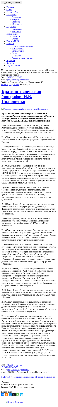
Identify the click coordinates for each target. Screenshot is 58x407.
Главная (4, 84)
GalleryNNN (7, 377)
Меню (11, 2)
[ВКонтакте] (2, 394)
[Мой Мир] (10, 394)
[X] (14, 394)
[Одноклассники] (6, 394)
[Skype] (21, 394)
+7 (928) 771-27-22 (13, 77)
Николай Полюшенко (24, 377)
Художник (14, 84)
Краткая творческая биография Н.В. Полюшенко (21, 96)
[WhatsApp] (17, 394)
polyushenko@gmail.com (18, 80)
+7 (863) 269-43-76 (9, 367)
